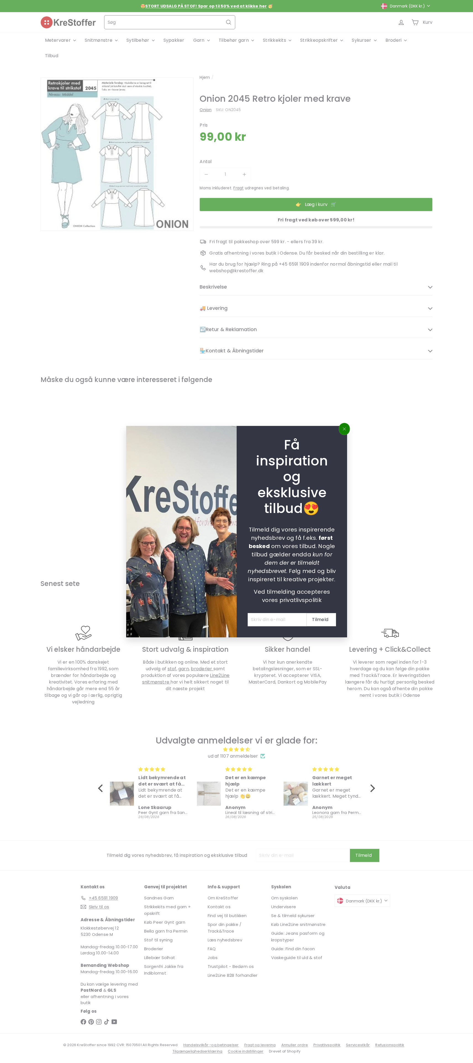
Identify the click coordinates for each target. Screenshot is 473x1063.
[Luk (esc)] (344, 429)
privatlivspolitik (300, 600)
